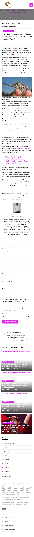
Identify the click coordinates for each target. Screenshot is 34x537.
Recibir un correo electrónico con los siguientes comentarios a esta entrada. (14, 309)
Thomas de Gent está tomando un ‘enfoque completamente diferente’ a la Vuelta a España (16, 427)
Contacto (6, 471)
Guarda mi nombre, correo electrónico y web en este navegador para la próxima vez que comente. (16, 300)
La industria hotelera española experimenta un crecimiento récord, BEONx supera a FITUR (16, 406)
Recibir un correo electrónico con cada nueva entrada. (16, 316)
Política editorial (8, 525)
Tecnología (7, 459)
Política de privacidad (9, 529)
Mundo (6, 447)
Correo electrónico (7, 281)
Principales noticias (16, 23)
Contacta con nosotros (10, 517)
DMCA (6, 521)
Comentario (5, 252)
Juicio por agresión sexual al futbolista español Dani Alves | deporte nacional (14, 365)
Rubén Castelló (6, 368)
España (15, 50)
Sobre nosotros (8, 513)
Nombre (4, 273)
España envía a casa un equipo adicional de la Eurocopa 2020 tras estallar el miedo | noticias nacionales (15, 385)
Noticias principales (9, 443)
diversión (6, 467)
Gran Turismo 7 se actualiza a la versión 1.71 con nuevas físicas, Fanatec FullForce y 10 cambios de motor (15, 483)
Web (3, 288)
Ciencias (6, 455)
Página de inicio (6, 23)
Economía (6, 451)
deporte (6, 463)
